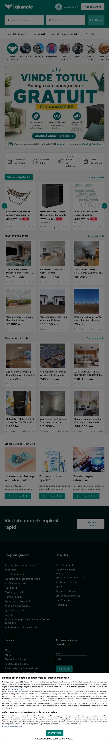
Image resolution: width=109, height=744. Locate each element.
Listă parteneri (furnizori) (12, 726)
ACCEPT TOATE (54, 733)
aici (30, 701)
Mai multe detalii (17, 689)
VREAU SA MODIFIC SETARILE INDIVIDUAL (54, 739)
